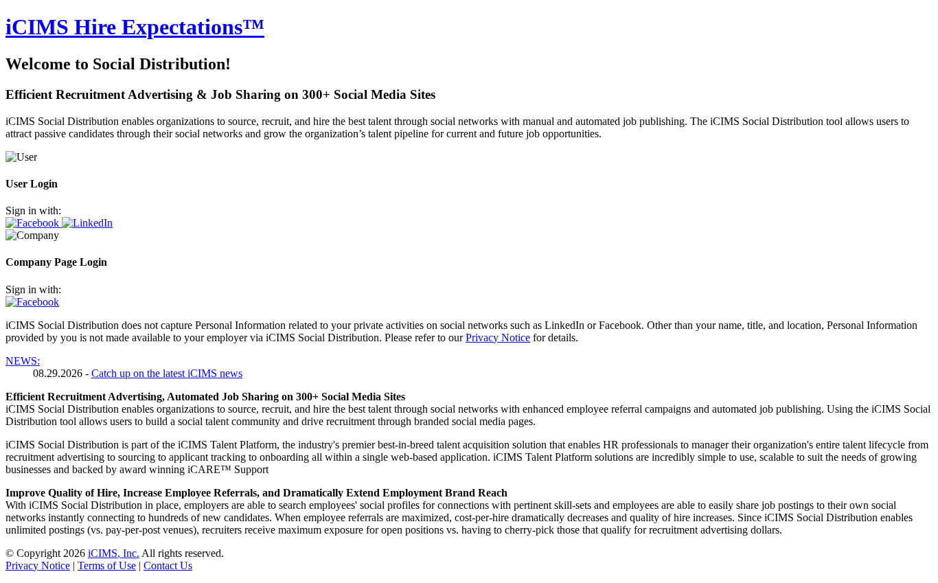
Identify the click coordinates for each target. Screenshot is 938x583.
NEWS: (22, 361)
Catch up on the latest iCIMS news (166, 373)
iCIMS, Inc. (113, 553)
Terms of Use (107, 565)
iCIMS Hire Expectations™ (134, 26)
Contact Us (168, 565)
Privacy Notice (498, 337)
